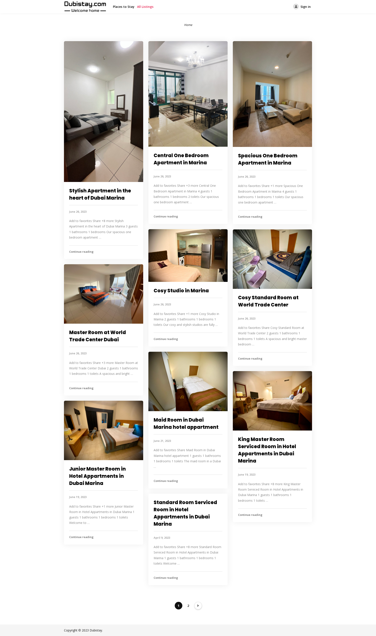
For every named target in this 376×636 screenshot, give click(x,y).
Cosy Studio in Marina (181, 290)
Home (188, 25)
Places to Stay (123, 7)
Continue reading (81, 252)
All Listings (145, 7)
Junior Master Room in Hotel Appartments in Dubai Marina (97, 476)
